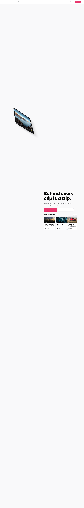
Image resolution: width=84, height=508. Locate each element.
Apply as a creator (50, 210)
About (19, 1)
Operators (14, 1)
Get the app (63, 1)
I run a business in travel (66, 210)
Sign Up (77, 1)
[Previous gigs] (74, 215)
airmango (6, 2)
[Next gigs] (76, 215)
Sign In (71, 1)
